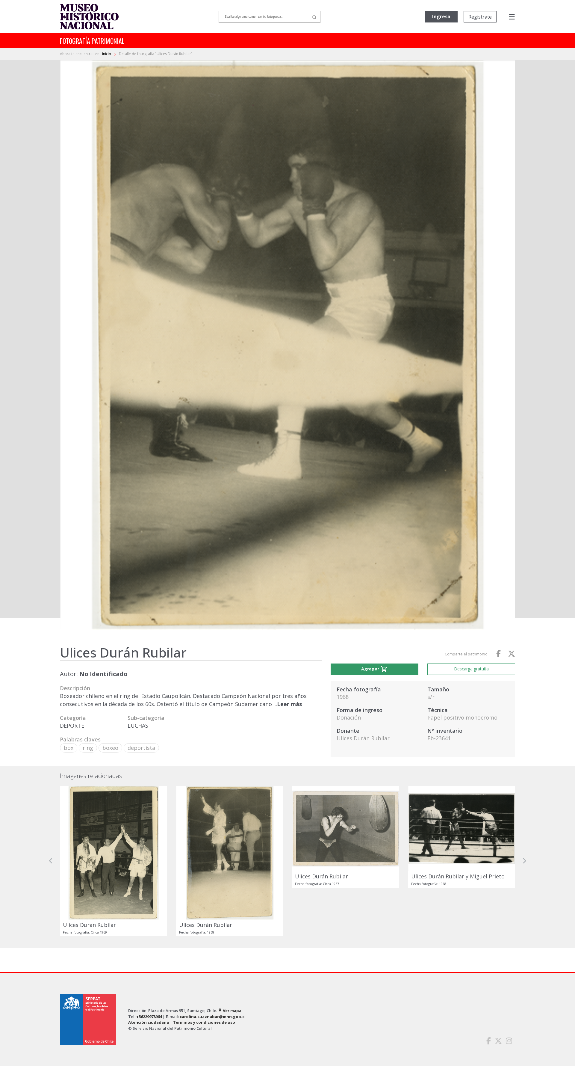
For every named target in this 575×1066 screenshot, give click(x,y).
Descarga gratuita (471, 669)
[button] (51, 861)
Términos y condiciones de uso (204, 1022)
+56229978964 (149, 1016)
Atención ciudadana (148, 1022)
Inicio (107, 53)
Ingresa (441, 16)
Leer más (289, 704)
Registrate (480, 16)
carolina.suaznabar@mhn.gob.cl (213, 1016)
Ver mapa (229, 1010)
